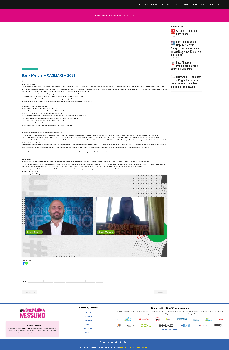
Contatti (87, 332)
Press (87, 324)
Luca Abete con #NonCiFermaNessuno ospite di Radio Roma (185, 65)
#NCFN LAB (88, 328)
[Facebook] (23, 263)
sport (99, 281)
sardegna (90, 281)
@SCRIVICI (145, 347)
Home (97, 15)
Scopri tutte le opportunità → (170, 330)
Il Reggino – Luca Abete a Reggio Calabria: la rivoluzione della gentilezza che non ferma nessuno (186, 82)
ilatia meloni (59, 281)
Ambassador (88, 316)
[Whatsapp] (26, 263)
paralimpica (71, 281)
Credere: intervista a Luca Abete (187, 32)
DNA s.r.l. (124, 347)
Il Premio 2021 (105, 15)
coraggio (48, 281)
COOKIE (138, 347)
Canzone (88, 312)
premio (81, 281)
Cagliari (38, 281)
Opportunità (88, 320)
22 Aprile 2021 (28, 81)
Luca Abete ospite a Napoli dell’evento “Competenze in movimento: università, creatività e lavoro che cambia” (186, 48)
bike (30, 281)
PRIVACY (131, 347)
